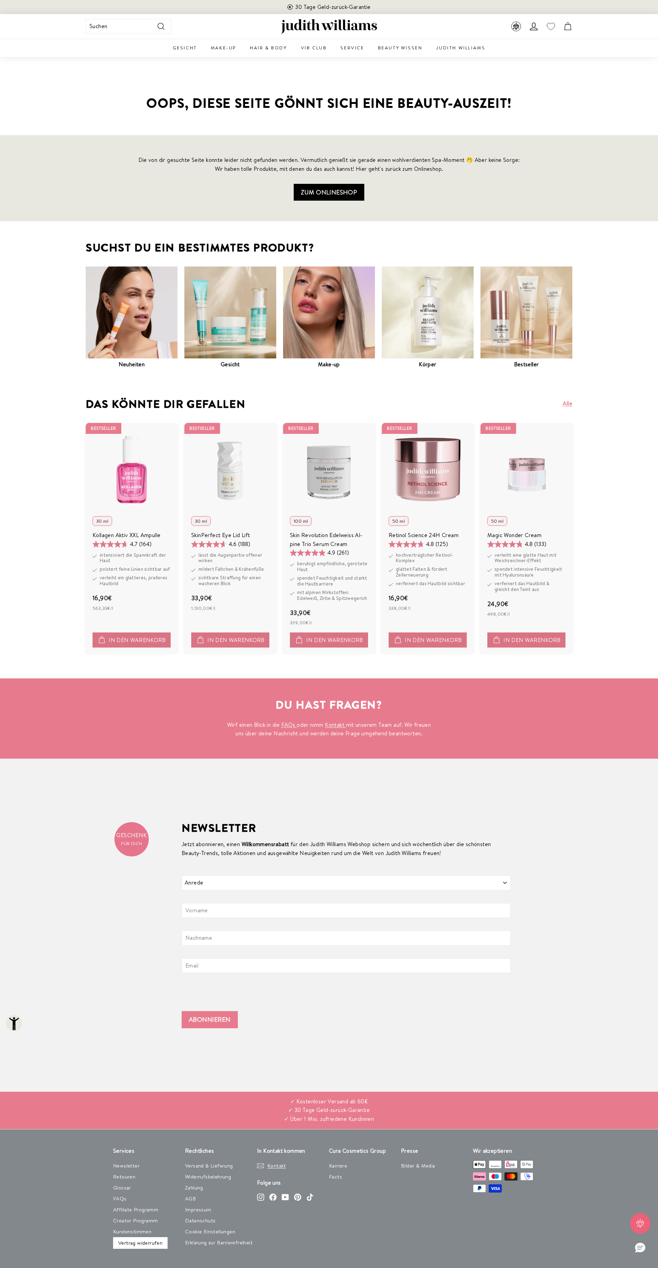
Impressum (198, 1209)
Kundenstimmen (132, 1231)
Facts (335, 1176)
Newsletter (126, 1165)
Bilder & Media (418, 1165)
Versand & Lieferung (209, 1165)
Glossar (122, 1187)
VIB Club (314, 48)
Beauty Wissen (400, 48)
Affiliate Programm (135, 1209)
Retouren (124, 1176)
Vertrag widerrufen (140, 1242)
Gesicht (185, 48)
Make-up (223, 48)
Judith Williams (460, 48)
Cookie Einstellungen (210, 1231)
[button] (640, 1248)
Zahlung (194, 1187)
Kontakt (335, 724)
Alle (567, 403)
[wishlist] (551, 26)
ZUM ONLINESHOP (329, 192)
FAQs (289, 724)
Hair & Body (268, 48)
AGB (190, 1198)
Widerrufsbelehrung (208, 1176)
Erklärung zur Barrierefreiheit (219, 1242)
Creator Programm (135, 1220)
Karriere (338, 1165)
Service (352, 48)
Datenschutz (200, 1220)
